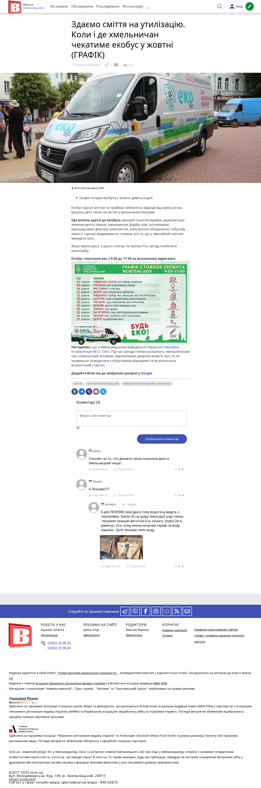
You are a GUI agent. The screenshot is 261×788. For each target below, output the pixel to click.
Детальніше (49, 635)
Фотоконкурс (133, 6)
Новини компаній (174, 630)
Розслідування (107, 6)
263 (128, 65)
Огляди (167, 635)
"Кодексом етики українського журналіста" (87, 673)
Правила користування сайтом (216, 629)
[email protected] (22, 779)
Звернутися (91, 635)
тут (11, 678)
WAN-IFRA (160, 683)
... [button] (148, 6)
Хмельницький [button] (33, 8)
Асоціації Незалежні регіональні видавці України (71, 683)
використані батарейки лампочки (147, 383)
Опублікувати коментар (162, 439)
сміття (77, 383)
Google (146, 373)
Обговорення (82, 6)
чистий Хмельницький (103, 383)
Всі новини (59, 6)
